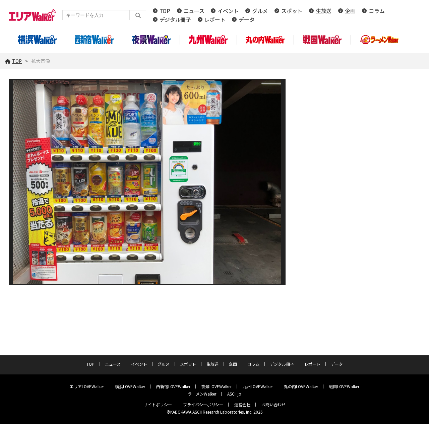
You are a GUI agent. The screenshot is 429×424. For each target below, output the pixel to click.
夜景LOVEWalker (216, 386)
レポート (215, 19)
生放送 (323, 10)
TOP (165, 10)
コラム (376, 10)
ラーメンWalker (202, 394)
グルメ (260, 10)
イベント (228, 10)
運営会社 (242, 404)
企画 (350, 10)
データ (246, 19)
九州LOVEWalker (258, 386)
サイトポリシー (158, 404)
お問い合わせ (273, 404)
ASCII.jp (234, 394)
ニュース (194, 10)
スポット (291, 10)
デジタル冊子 (175, 19)
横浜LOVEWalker (130, 386)
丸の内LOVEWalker (301, 386)
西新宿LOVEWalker (173, 386)
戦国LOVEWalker (344, 386)
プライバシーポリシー (203, 404)
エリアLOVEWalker (87, 386)
